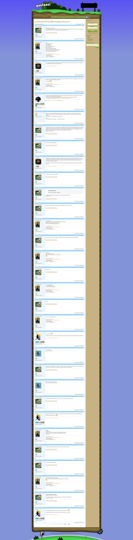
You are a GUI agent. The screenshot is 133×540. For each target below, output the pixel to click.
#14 (83, 250)
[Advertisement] (89, 5)
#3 (83, 76)
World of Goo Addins (74, 17)
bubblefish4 (38, 42)
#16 (83, 282)
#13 (83, 235)
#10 (83, 187)
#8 (83, 156)
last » (69, 524)
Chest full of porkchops (54, 338)
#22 (83, 379)
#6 (83, 125)
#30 (83, 507)
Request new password (93, 32)
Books (88, 37)
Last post (82, 24)
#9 (83, 172)
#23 (83, 396)
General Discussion (48, 19)
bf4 (36, 349)
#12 (83, 218)
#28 (83, 475)
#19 (83, 331)
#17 (83, 299)
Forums (38, 19)
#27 (83, 460)
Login (35, 24)
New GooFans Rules (49, 166)
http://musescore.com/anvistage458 (51, 33)
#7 (83, 140)
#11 (83, 203)
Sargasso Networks (67, 534)
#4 (83, 93)
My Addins (54, 166)
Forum (88, 38)
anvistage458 (38, 26)
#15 (83, 267)
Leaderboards (90, 39)
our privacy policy (75, 534)
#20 (83, 347)
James (36, 333)
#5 (83, 111)
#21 (83, 364)
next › (65, 524)
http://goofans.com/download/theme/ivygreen (53, 54)
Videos (53, 100)
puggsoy (37, 62)
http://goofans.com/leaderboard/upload (63, 98)
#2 (83, 60)
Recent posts (89, 40)
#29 (83, 492)
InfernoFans (48, 338)
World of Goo (59, 17)
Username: (92, 22)
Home (35, 19)
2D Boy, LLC (81, 533)
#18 (83, 314)
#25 (83, 428)
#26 (83, 444)
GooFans (53, 17)
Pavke (36, 94)
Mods (63, 100)
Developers (82, 17)
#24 (83, 411)
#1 (83, 40)
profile (50, 100)
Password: (92, 26)
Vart (36, 113)
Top (35, 38)
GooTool (66, 17)
